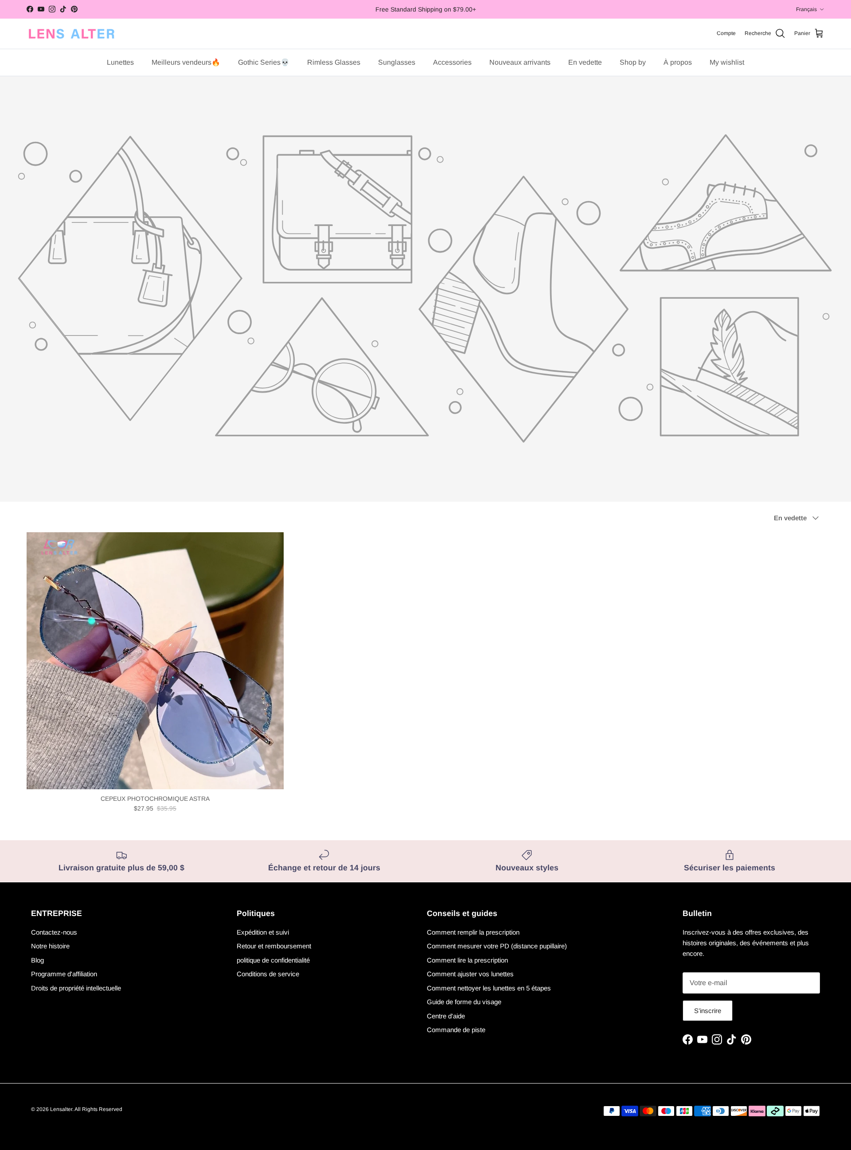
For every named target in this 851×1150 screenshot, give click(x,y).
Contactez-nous (54, 932)
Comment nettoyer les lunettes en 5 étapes (489, 988)
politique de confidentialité (273, 960)
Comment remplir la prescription (473, 932)
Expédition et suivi (263, 932)
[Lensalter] (71, 33)
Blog (37, 960)
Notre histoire (50, 946)
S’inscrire (707, 1010)
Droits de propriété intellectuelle (76, 988)
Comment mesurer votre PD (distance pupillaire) (497, 946)
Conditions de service (268, 974)
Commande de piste (456, 1029)
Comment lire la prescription (467, 960)
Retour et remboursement (274, 946)
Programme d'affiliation (64, 974)
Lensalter (61, 1109)
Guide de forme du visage (464, 1002)
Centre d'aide (446, 1016)
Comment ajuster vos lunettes (470, 974)
